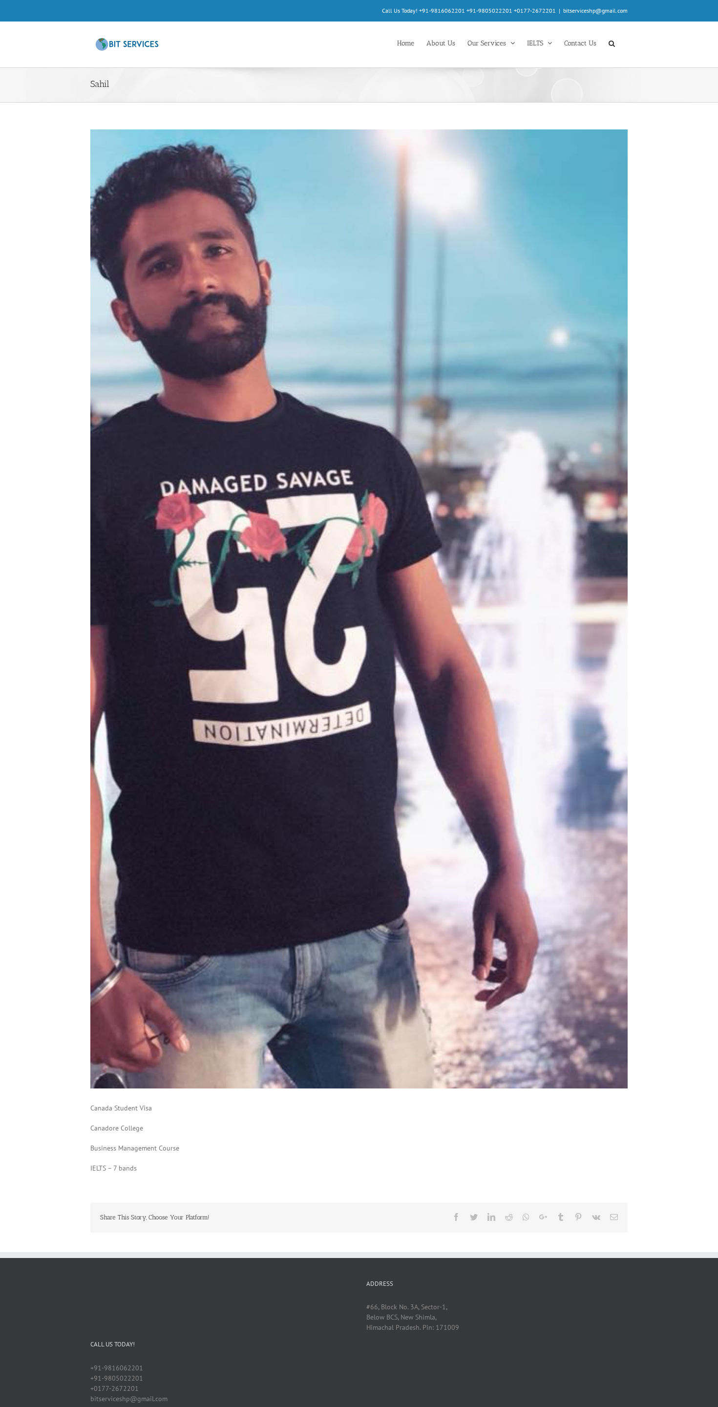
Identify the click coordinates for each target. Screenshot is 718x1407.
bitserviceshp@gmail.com (595, 10)
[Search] (612, 42)
